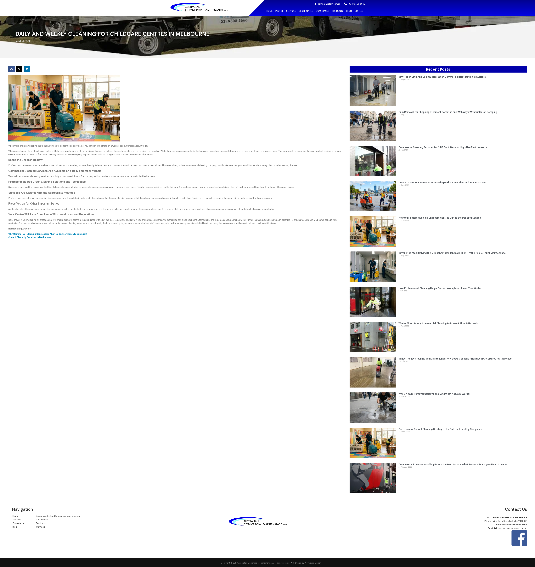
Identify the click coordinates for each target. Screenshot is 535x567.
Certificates (306, 10)
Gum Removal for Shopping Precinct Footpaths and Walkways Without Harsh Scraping (447, 112)
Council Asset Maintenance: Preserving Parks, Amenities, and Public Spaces (442, 182)
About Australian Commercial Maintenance (58, 516)
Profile (279, 10)
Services (291, 10)
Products (337, 10)
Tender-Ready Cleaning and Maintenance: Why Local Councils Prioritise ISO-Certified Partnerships (455, 358)
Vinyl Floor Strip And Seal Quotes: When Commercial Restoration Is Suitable (442, 76)
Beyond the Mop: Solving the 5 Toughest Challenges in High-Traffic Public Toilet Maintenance (452, 252)
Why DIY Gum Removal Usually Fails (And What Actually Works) (434, 393)
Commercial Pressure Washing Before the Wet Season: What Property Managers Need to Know (452, 464)
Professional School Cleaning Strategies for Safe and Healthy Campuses (440, 429)
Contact (360, 10)
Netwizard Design (313, 563)
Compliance (322, 10)
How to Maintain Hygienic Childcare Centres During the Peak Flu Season (439, 217)
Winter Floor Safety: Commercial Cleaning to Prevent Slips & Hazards (438, 323)
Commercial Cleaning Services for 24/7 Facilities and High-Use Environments (442, 147)
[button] (11, 69)
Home (270, 10)
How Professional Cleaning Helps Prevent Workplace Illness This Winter (439, 288)
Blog (349, 10)
